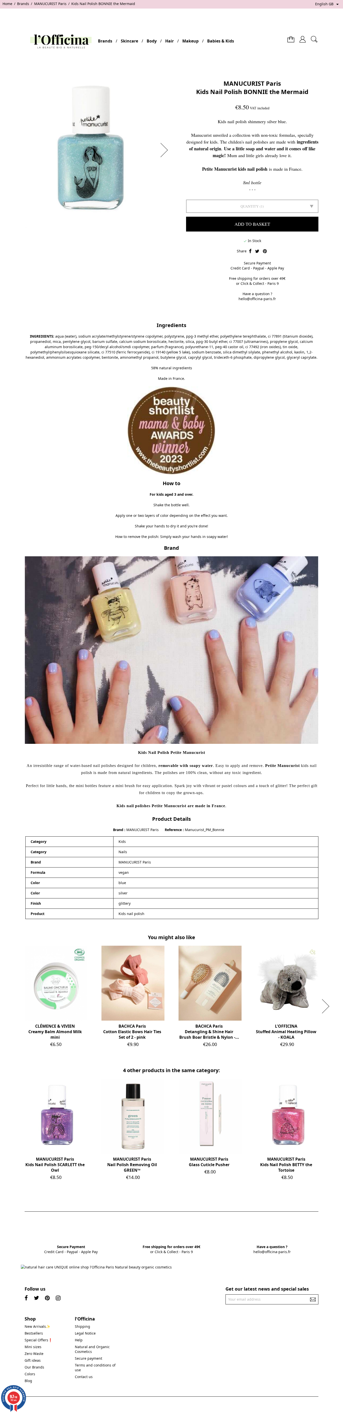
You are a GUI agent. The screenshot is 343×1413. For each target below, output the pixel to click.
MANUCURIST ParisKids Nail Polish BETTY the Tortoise (286, 1164)
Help (79, 1340)
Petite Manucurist (282, 765)
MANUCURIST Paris (252, 83)
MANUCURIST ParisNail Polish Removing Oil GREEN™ (132, 1164)
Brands (105, 41)
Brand (118, 829)
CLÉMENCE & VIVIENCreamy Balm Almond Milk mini (55, 1031)
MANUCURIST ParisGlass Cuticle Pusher (209, 1161)
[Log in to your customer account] (302, 37)
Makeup (190, 41)
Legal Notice (85, 1333)
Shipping (82, 1326)
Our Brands (34, 1367)
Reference (174, 829)
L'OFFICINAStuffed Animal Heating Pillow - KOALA (286, 1031)
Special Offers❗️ (38, 1340)
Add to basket (252, 224)
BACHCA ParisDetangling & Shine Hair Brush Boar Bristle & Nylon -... (209, 1031)
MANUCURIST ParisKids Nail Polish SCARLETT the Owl (55, 1164)
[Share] (250, 251)
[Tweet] (257, 251)
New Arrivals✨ (37, 1326)
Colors (30, 1374)
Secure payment (88, 1358)
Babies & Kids (220, 41)
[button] (165, 150)
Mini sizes (33, 1346)
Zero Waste (34, 1353)
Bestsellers (34, 1333)
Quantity (250, 206)
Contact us (84, 1376)
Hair (169, 41)
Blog (28, 1380)
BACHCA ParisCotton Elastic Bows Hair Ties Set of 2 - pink (132, 1031)
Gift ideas (33, 1360)
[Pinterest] (265, 251)
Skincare (129, 41)
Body (152, 41)
